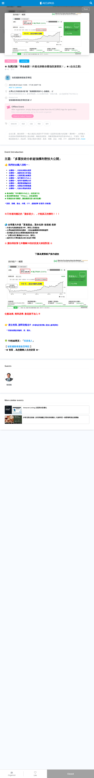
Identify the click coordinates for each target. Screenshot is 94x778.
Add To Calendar (15, 87)
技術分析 (14, 124)
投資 (23, 124)
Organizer (12, 775)
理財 (39, 124)
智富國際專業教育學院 (18, 346)
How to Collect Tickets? (22, 116)
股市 (47, 124)
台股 (31, 124)
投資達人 (28, 340)
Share (85, 9)
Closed (70, 773)
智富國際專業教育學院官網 (19, 100)
